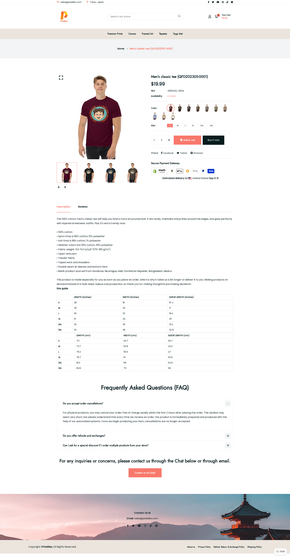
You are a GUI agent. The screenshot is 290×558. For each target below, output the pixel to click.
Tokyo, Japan (96, 2)
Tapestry (163, 33)
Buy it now (213, 140)
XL (193, 125)
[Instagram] (223, 2)
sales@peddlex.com (71, 2)
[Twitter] (213, 2)
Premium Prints (115, 33)
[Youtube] (217, 2)
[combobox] (145, 16)
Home (120, 48)
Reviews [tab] (82, 206)
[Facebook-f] (208, 2)
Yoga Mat (178, 33)
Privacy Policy (204, 546)
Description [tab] (63, 206)
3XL (211, 125)
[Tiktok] (227, 2)
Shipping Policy (254, 546)
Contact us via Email (145, 472)
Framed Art (147, 33)
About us (191, 546)
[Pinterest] (232, 2)
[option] (100, 116)
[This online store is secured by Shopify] (159, 171)
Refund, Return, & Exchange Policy (229, 546)
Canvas (132, 33)
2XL (201, 125)
